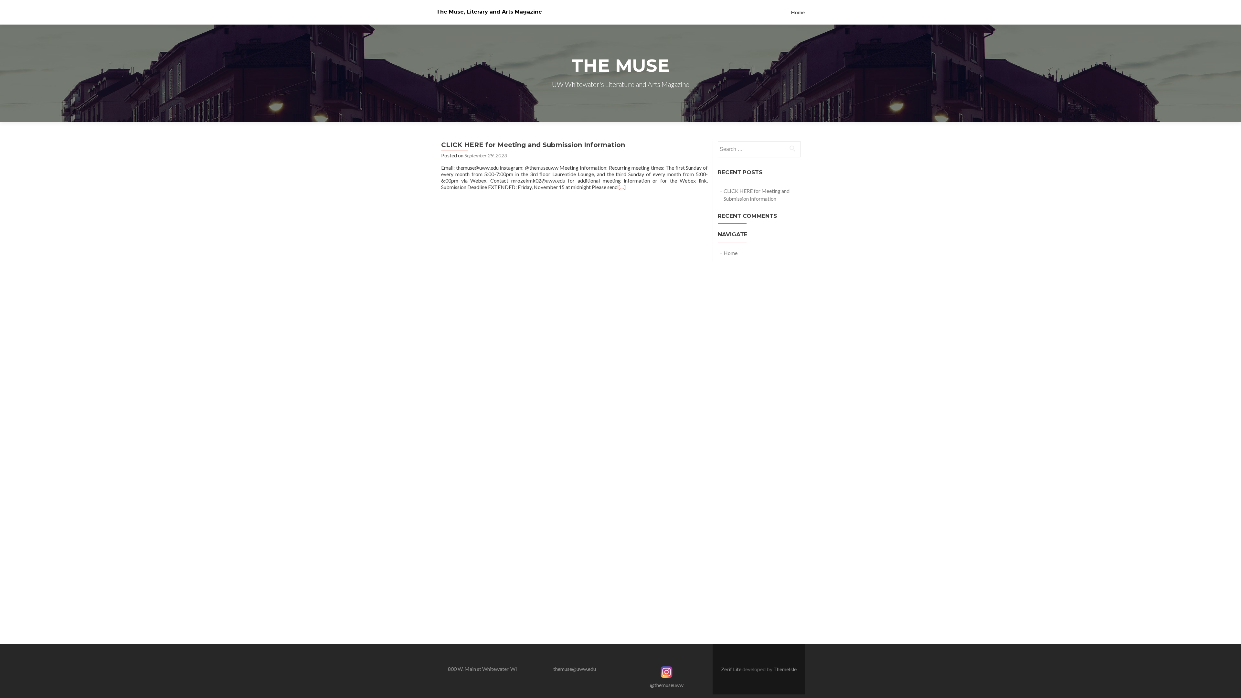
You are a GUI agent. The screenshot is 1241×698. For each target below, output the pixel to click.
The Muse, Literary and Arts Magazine (489, 12)
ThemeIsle (785, 669)
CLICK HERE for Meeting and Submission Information (533, 145)
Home (798, 12)
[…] (622, 187)
